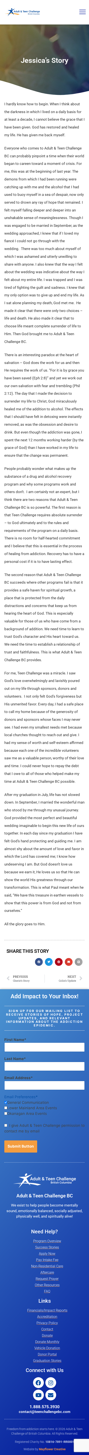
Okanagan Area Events (27, 1113)
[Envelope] (50, 1395)
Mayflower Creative (52, 1449)
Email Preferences (20, 1097)
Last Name (14, 1059)
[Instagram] (50, 1382)
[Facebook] (38, 1382)
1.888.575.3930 (45, 1406)
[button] (82, 12)
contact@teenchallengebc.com (44, 1412)
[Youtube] (38, 1395)
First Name (14, 1040)
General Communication (28, 1102)
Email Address (17, 1078)
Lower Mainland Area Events (32, 1108)
